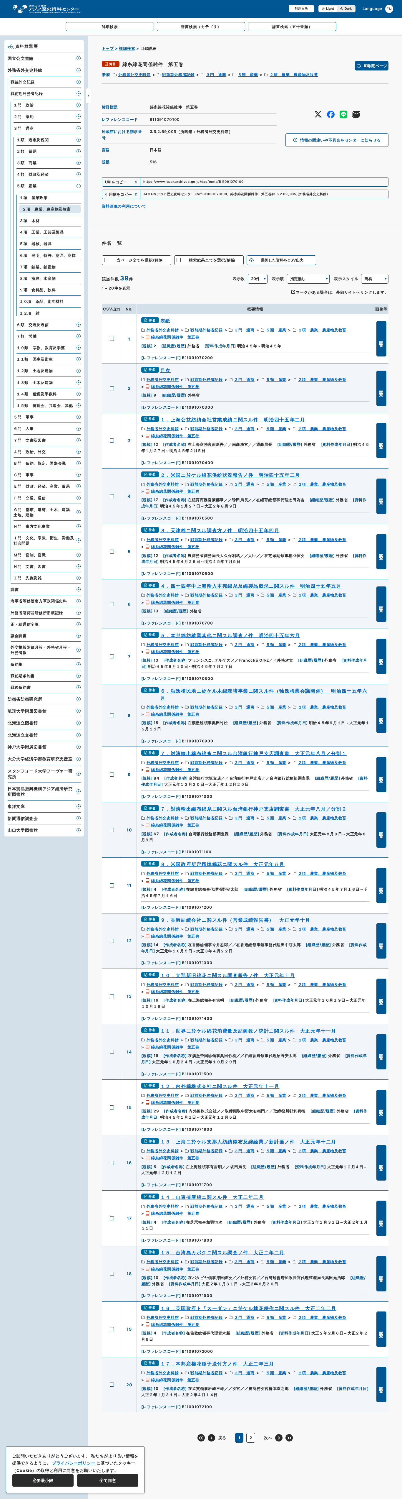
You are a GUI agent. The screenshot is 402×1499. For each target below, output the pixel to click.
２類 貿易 (26, 151)
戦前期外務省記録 (178, 74)
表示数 (239, 278)
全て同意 (107, 1480)
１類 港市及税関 (32, 139)
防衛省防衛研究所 (25, 698)
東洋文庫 (16, 806)
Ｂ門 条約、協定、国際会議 (40, 463)
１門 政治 (24, 105)
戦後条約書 (21, 687)
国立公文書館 (21, 58)
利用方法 (301, 8)
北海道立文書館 (23, 734)
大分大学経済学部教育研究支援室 (40, 758)
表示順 (278, 278)
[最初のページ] (201, 1438)
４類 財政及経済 (32, 174)
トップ (108, 48)
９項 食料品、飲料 (37, 289)
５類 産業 (248, 74)
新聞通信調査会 (23, 818)
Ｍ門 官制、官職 (30, 555)
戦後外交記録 (23, 82)
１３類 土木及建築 (34, 382)
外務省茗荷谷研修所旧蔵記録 (37, 612)
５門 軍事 (24, 417)
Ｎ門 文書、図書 (30, 566)
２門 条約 (24, 116)
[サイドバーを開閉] (88, 95)
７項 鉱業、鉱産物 (37, 266)
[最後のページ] (289, 1438)
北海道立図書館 (23, 722)
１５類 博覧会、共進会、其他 (44, 405)
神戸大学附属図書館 (27, 746)
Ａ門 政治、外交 (30, 451)
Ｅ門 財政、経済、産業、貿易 (42, 486)
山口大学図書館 (23, 830)
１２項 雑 (29, 313)
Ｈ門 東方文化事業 (32, 526)
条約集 (17, 664)
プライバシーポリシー (73, 1462)
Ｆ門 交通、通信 (30, 498)
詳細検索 (127, 48)
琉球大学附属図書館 (27, 711)
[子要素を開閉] (79, 58)
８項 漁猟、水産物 (37, 278)
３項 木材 (29, 220)
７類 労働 (26, 336)
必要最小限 (43, 1480)
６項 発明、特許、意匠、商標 (47, 255)
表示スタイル (346, 278)
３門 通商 (216, 74)
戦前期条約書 (23, 675)
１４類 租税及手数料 (36, 394)
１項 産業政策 (33, 197)
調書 (15, 589)
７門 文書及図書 (30, 440)
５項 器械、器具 (35, 243)
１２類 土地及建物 (34, 370)
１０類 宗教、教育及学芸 (40, 347)
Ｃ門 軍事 (24, 474)
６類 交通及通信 (32, 324)
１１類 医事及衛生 (34, 359)
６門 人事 (24, 428)
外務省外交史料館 (134, 74)
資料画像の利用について (124, 206)
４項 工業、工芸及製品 (41, 232)
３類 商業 (26, 162)
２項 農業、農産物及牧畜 (294, 74)
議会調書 (19, 635)
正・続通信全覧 (25, 624)
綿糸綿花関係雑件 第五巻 (175, 337)
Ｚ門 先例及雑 (28, 578)
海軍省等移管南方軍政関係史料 (39, 601)
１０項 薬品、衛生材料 (41, 301)
